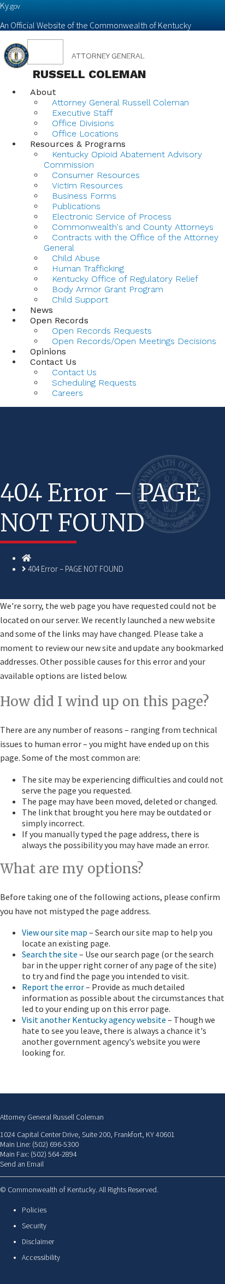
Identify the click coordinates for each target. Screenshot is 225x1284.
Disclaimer (38, 1241)
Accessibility (41, 1257)
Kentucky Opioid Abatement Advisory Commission (123, 159)
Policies (34, 1210)
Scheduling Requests (94, 382)
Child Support (80, 299)
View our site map (54, 932)
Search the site (50, 954)
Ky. (10, 5)
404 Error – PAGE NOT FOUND (75, 569)
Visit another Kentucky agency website (94, 1019)
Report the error (53, 986)
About (43, 92)
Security (34, 1225)
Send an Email (22, 1164)
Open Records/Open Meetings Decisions (134, 341)
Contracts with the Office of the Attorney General (131, 242)
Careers (67, 393)
